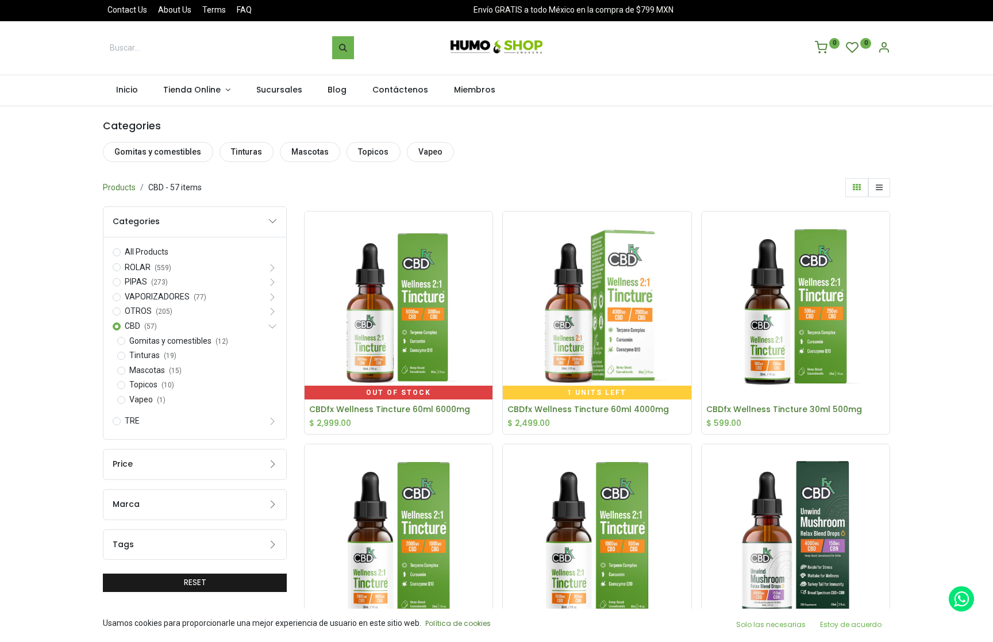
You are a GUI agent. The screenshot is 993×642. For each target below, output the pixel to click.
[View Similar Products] (486, 306)
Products (119, 187)
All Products (146, 251)
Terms (214, 9)
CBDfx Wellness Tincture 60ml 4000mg (588, 409)
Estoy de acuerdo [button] (851, 624)
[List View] (879, 188)
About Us (174, 9)
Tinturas (246, 151)
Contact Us (127, 9)
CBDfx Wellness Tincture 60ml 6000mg (389, 409)
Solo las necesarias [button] (771, 624)
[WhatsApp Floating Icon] (961, 599)
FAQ (244, 9)
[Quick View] (486, 228)
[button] (486, 254)
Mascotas (310, 151)
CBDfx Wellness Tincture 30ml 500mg (784, 409)
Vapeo (430, 151)
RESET (195, 582)
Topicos (373, 151)
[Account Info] (883, 48)
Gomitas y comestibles (157, 151)
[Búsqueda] (343, 47)
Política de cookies (458, 623)
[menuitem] (127, 90)
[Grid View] (856, 188)
